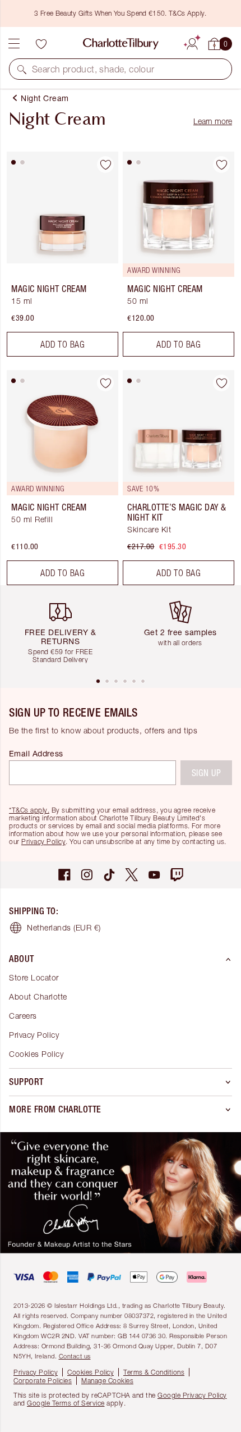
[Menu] (14, 44)
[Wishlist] (40, 43)
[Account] (192, 42)
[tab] (13, 162)
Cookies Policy (36, 1054)
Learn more (212, 121)
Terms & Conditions (153, 1372)
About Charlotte (38, 996)
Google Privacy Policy (192, 1395)
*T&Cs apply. (29, 810)
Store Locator (34, 977)
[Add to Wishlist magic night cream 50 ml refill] (105, 383)
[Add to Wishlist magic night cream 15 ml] (105, 164)
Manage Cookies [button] (107, 1380)
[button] (21, 69)
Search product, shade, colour (93, 69)
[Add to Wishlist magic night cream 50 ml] (221, 164)
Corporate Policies (42, 1380)
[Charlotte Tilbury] (121, 43)
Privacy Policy (43, 841)
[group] (64, 631)
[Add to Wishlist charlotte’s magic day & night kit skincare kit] (221, 383)
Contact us (75, 1356)
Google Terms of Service (66, 1403)
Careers (23, 1015)
